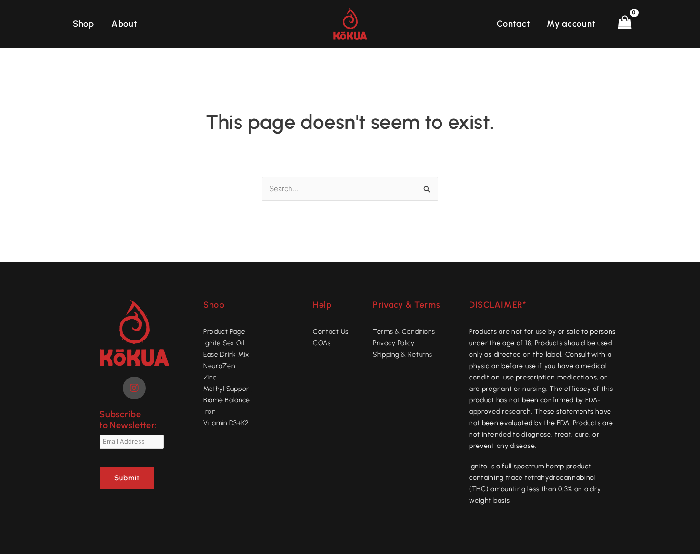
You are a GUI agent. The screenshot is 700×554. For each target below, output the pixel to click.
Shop (83, 24)
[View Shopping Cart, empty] (624, 23)
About (124, 24)
